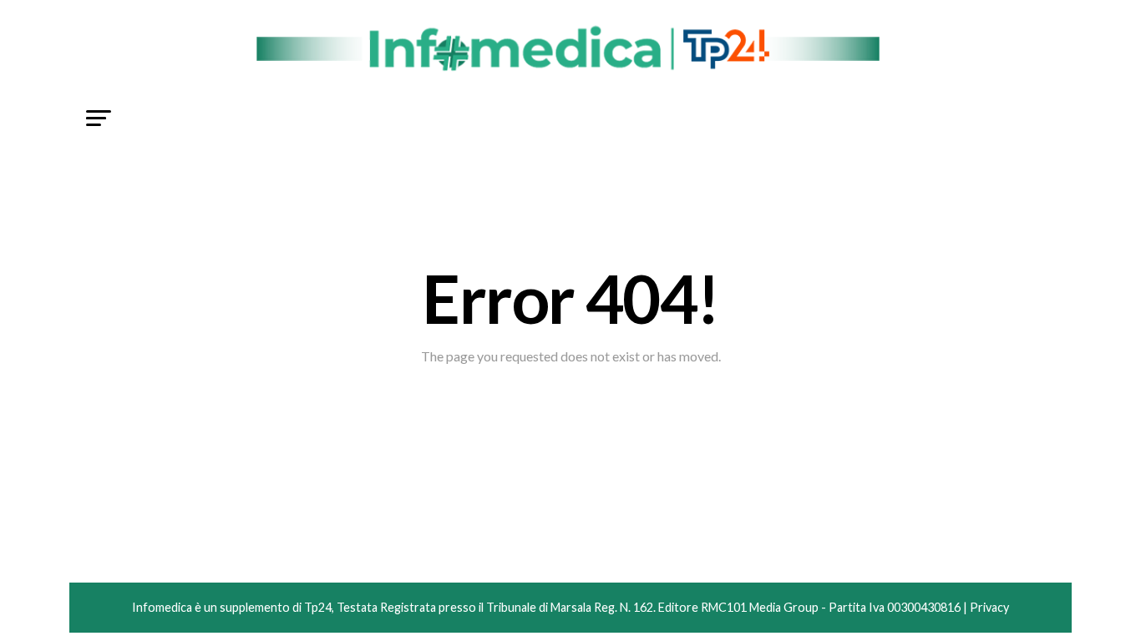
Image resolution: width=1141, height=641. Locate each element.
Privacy (989, 607)
